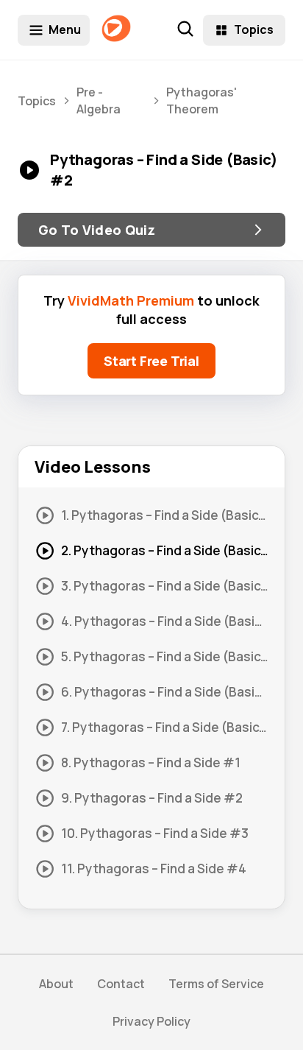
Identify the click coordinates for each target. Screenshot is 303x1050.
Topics (254, 29)
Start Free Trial (151, 361)
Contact (121, 983)
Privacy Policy (151, 1021)
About (56, 983)
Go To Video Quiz (97, 230)
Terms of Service (216, 983)
